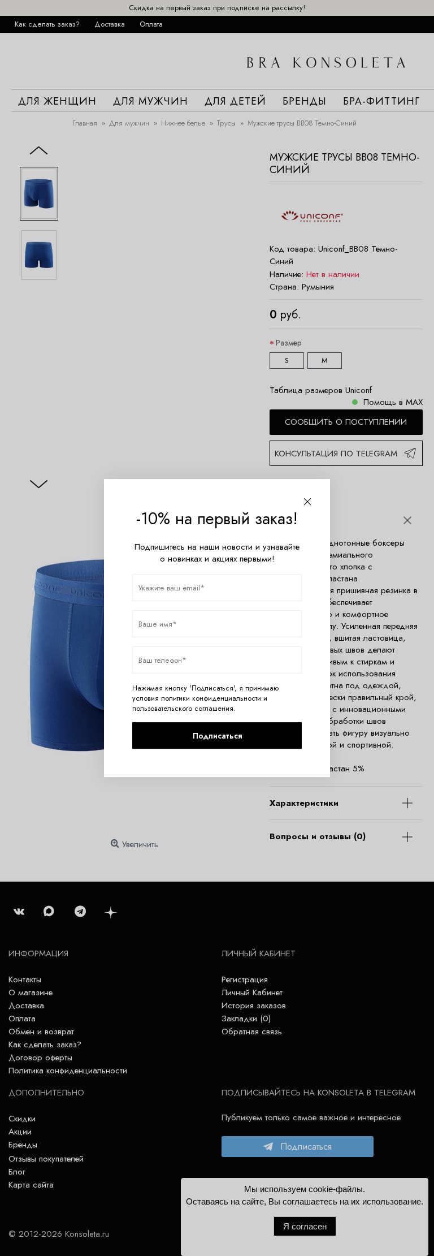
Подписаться (217, 735)
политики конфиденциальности (211, 698)
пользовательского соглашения (182, 708)
